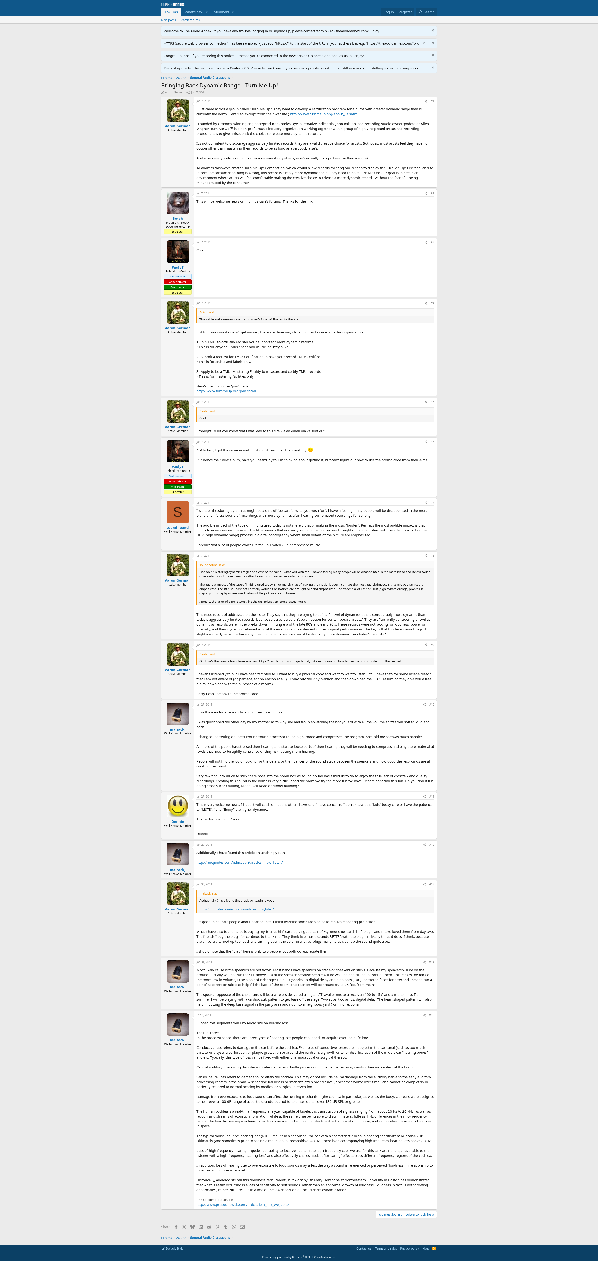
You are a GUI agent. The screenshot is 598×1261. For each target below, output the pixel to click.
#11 (431, 797)
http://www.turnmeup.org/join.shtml (226, 391)
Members (221, 12)
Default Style (174, 1248)
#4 (432, 303)
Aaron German (175, 92)
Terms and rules (386, 1248)
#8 (432, 556)
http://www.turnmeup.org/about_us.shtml (324, 113)
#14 (431, 962)
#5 (432, 402)
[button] (207, 12)
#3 (432, 242)
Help (426, 1248)
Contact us (363, 1248)
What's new (194, 12)
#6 (432, 442)
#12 (431, 845)
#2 (432, 193)
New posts (168, 20)
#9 (432, 645)
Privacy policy (409, 1248)
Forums (171, 12)
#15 (431, 1015)
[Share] (426, 101)
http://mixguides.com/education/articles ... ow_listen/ (239, 862)
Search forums (190, 20)
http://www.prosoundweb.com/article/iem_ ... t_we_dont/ (242, 1204)
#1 (432, 101)
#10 (431, 704)
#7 (432, 503)
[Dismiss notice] (432, 31)
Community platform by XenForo (299, 1257)
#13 (431, 884)
